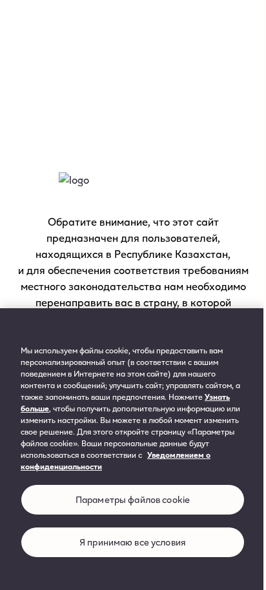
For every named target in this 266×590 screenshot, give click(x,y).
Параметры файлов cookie (133, 499)
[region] (133, 449)
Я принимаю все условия (132, 542)
